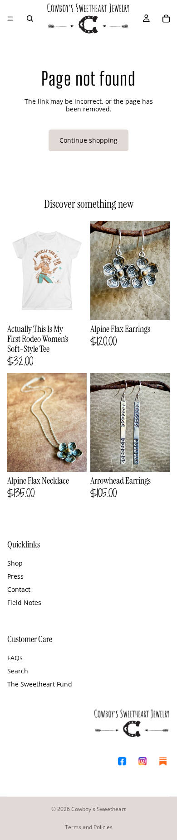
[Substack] (163, 761)
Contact (18, 589)
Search (17, 671)
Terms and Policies (89, 827)
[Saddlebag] (166, 19)
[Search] (30, 19)
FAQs (15, 657)
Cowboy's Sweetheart (98, 809)
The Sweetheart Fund (39, 684)
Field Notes (24, 602)
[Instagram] (142, 761)
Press (15, 576)
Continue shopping (88, 140)
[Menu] (10, 18)
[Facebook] (122, 761)
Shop (15, 563)
